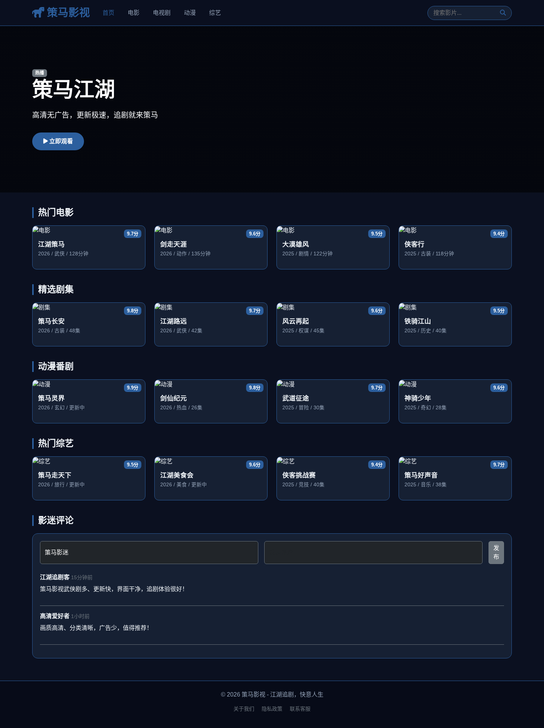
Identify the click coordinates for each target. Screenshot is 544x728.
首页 (108, 13)
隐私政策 (272, 709)
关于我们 (244, 709)
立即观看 (60, 141)
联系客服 (300, 709)
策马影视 (67, 13)
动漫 (190, 13)
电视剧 (162, 13)
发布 (496, 552)
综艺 (215, 13)
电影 (134, 13)
